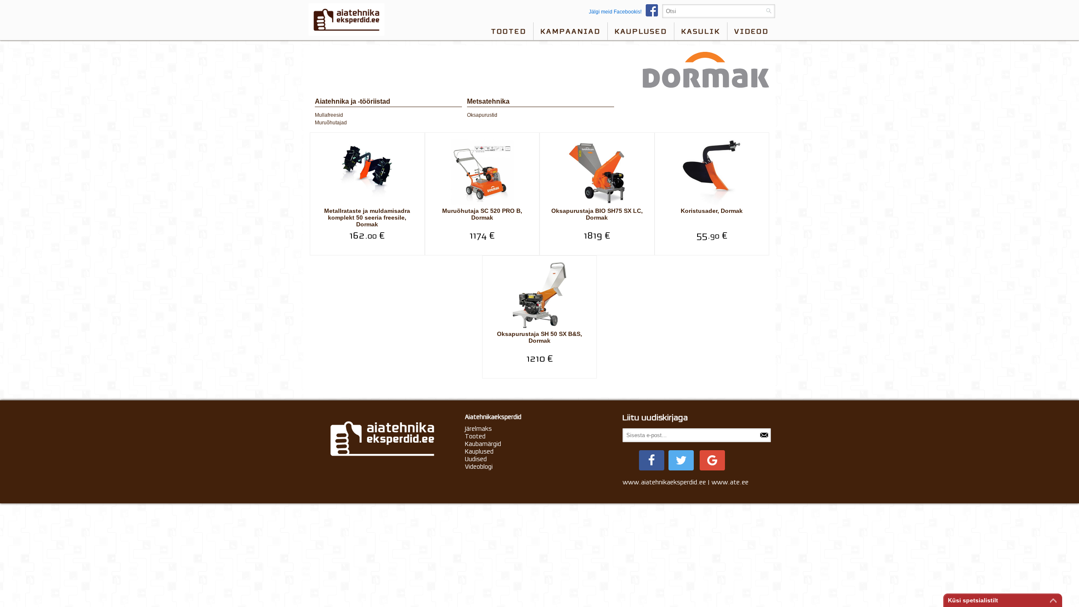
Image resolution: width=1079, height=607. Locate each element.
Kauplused (641, 31)
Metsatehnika (488, 101)
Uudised (476, 459)
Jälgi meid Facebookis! (615, 12)
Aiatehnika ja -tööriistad (352, 101)
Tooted (508, 31)
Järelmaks (478, 428)
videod (751, 31)
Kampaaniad (570, 31)
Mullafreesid (329, 115)
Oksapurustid (482, 115)
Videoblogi (479, 466)
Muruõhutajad (331, 123)
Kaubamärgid (483, 443)
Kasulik (700, 31)
